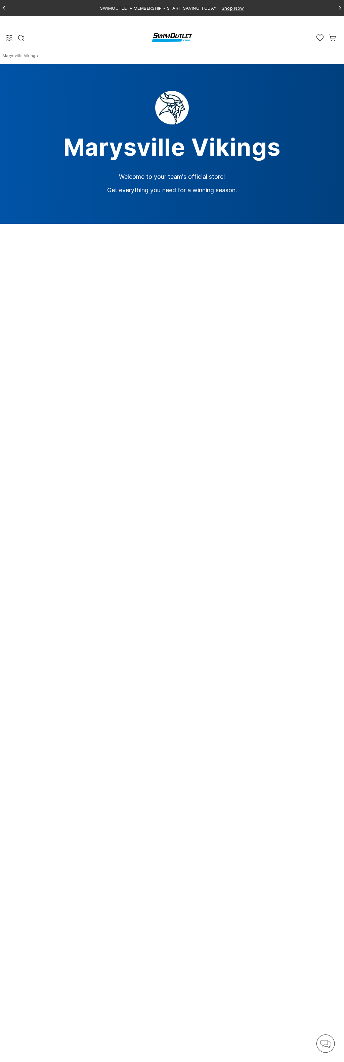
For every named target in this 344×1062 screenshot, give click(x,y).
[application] (325, 1043)
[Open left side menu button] (9, 38)
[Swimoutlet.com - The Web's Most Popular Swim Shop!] (172, 37)
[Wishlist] (320, 38)
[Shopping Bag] (332, 38)
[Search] (21, 38)
